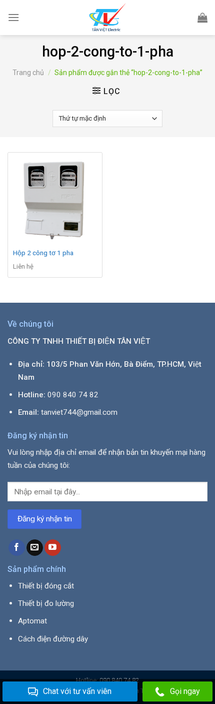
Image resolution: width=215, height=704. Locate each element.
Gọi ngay (185, 691)
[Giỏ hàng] (203, 18)
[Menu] (14, 17)
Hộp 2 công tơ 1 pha (43, 253)
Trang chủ (28, 73)
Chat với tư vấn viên (77, 691)
